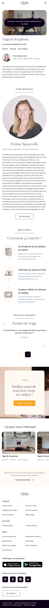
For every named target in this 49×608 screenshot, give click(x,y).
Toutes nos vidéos (24, 403)
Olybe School (7, 541)
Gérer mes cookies (9, 545)
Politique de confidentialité (12, 605)
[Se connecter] (45, 3)
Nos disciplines (8, 515)
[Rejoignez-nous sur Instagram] (5, 579)
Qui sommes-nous (9, 536)
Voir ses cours (24, 216)
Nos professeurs (31, 510)
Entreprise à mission (33, 536)
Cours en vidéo (30, 506)
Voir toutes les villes (22, 480)
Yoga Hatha (28, 59)
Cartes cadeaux (31, 526)
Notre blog (29, 541)
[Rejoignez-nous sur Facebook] (13, 579)
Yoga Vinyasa (18, 59)
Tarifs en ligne (7, 526)
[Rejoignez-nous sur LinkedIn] (28, 579)
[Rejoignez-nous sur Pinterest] (20, 579)
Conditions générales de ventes (25, 603)
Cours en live (7, 506)
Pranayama (33, 149)
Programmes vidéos (9, 510)
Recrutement (7, 550)
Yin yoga (36, 59)
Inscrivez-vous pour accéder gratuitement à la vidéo (24, 22)
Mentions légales (30, 605)
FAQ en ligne (29, 515)
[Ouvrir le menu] (4, 3)
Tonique (13, 49)
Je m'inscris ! (11, 593)
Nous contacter (31, 545)
